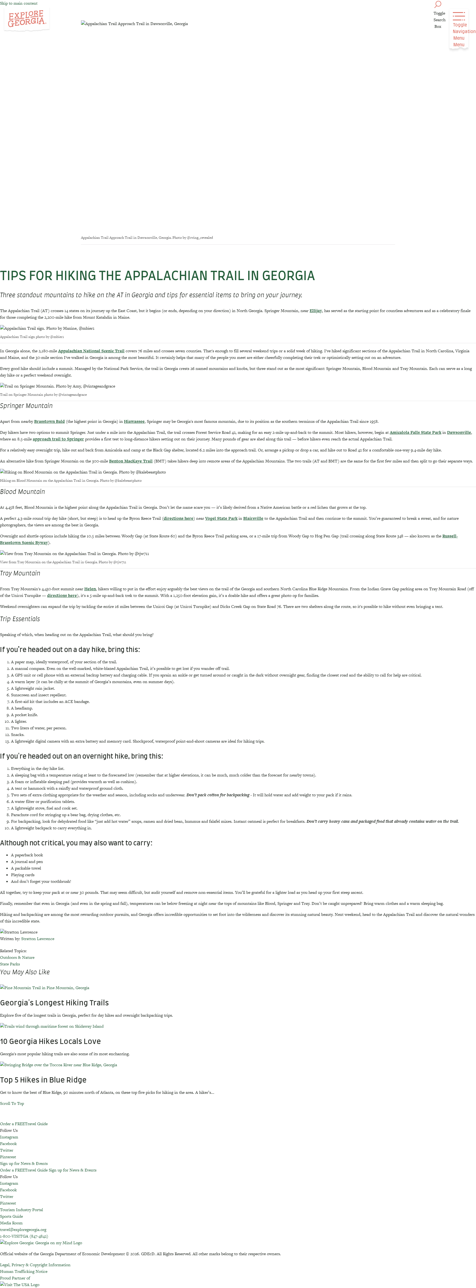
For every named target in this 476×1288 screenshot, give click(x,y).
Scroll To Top (12, 1103)
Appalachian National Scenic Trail (91, 351)
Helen (90, 589)
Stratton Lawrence (37, 938)
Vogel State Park (221, 518)
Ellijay (316, 310)
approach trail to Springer (58, 439)
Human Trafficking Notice (23, 1271)
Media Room (11, 1223)
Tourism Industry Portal (21, 1210)
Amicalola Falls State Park (415, 432)
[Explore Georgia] (27, 20)
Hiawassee (134, 421)
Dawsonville (459, 432)
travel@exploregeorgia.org (23, 1229)
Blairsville (253, 518)
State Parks (10, 964)
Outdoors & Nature (17, 957)
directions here (178, 518)
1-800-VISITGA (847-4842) (24, 1236)
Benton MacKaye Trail (131, 461)
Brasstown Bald (49, 421)
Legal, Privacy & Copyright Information (35, 1265)
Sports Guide (11, 1216)
